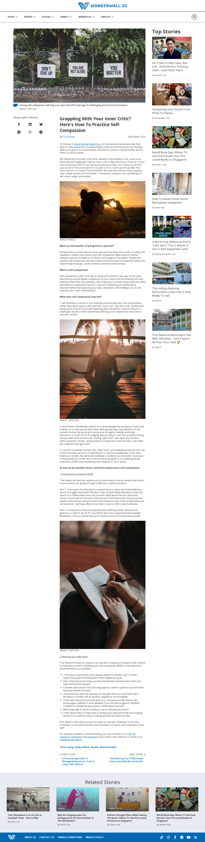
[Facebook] (175, 837)
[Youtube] (188, 837)
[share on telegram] (19, 132)
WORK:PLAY (85, 16)
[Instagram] (168, 837)
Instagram (76, 736)
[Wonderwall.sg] (102, 5)
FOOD (11, 16)
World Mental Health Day (87, 144)
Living (70, 747)
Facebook (92, 736)
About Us (30, 837)
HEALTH (105, 16)
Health (94, 747)
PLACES (46, 16)
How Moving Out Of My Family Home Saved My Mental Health (126, 758)
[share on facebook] (19, 124)
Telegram (65, 736)
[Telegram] (181, 837)
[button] (12, 17)
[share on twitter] (41, 124)
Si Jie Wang (68, 136)
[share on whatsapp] (30, 132)
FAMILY (64, 16)
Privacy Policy (94, 837)
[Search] (194, 16)
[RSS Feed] (195, 837)
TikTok (131, 733)
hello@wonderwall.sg (71, 739)
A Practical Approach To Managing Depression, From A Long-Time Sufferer (78, 759)
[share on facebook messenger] (41, 132)
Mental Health (108, 747)
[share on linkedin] (30, 124)
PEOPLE (28, 16)
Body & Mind (82, 747)
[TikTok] (161, 837)
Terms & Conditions (69, 837)
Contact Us (46, 837)
